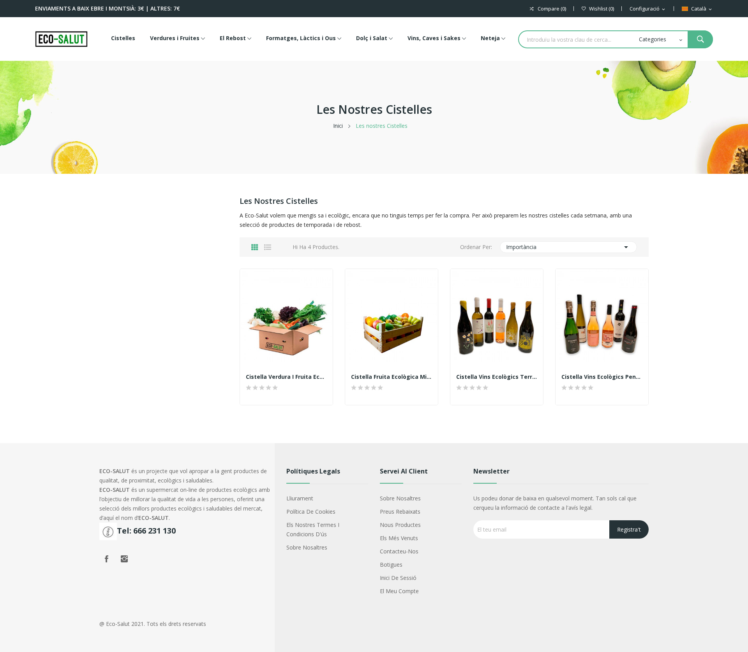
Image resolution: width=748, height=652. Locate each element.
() (601, 9)
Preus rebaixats (400, 511)
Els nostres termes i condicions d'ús (312, 529)
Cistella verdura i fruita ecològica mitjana (286, 376)
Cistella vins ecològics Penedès (601, 376)
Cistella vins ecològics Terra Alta (496, 376)
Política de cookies (310, 511)
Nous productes (400, 524)
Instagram (124, 559)
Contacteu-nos (399, 551)
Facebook (106, 559)
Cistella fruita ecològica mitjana (391, 376)
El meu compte (399, 591)
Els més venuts (399, 538)
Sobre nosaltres (306, 547)
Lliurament (299, 498)
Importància (568, 247)
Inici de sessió (398, 577)
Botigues (391, 564)
